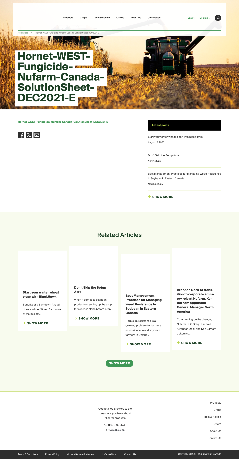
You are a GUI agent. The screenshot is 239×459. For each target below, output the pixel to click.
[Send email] (36, 135)
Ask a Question (117, 430)
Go (218, 18)
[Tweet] (29, 135)
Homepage (23, 33)
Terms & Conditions (28, 454)
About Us (136, 18)
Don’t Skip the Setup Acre (163, 155)
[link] (25, 17)
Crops (83, 18)
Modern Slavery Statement (81, 454)
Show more (162, 197)
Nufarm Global (109, 454)
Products (68, 18)
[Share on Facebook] (21, 135)
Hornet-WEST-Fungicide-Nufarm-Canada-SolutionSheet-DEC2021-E (63, 122)
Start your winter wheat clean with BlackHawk (175, 137)
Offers (120, 18)
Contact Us (154, 18)
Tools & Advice (101, 18)
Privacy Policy (52, 454)
